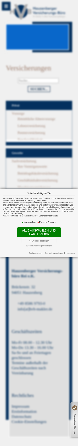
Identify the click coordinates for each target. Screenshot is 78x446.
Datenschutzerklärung (54, 253)
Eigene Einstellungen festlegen (39, 246)
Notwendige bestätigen (39, 241)
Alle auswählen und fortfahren (39, 232)
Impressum (70, 253)
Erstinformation (35, 253)
